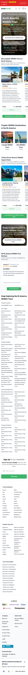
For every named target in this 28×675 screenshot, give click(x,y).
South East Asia (18, 492)
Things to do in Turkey (8, 587)
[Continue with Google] (9, 671)
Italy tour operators (18, 529)
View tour (11, 110)
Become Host (18, 623)
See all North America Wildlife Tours (14, 37)
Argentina (5, 510)
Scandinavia (17, 494)
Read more (5, 33)
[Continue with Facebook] (4, 671)
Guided (4, 549)
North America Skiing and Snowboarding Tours (20, 384)
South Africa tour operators (18, 539)
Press (16, 626)
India (15, 499)
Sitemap (4, 642)
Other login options (20, 671)
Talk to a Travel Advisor (14, 43)
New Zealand (17, 508)
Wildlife (4, 536)
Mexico (16, 503)
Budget (4, 554)
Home (3, 14)
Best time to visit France (8, 576)
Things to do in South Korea (9, 589)
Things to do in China (8, 582)
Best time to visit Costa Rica (9, 564)
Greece (4, 503)
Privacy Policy (6, 633)
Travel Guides (6, 629)
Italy (4, 492)
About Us (4, 618)
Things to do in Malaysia (8, 585)
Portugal (5, 505)
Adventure (5, 527)
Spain (4, 496)
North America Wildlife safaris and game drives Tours (20, 374)
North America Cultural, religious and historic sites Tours (7, 350)
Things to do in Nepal (8, 578)
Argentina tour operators (17, 551)
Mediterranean (17, 517)
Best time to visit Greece (8, 567)
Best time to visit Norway (9, 571)
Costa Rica (16, 496)
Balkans (4, 517)
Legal (3, 639)
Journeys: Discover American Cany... (12, 282)
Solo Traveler (6, 545)
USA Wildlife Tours (19, 305)
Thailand (5, 508)
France (4, 499)
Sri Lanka (16, 505)
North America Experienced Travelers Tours (6, 328)
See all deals (23, 3)
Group (4, 538)
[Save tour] (3, 68)
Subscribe (14, 476)
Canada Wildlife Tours (6, 305)
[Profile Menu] (24, 8)
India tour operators (19, 531)
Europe (4, 490)
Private (4, 540)
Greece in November (8, 591)
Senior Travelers (7, 547)
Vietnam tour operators (17, 547)
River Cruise (5, 534)
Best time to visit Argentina (9, 569)
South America (6, 512)
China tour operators (19, 554)
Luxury (4, 552)
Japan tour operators (19, 534)
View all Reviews (14, 288)
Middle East (17, 514)
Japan (15, 501)
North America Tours (12, 14)
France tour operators (19, 536)
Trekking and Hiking (7, 529)
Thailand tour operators (17, 543)
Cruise (4, 531)
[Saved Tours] (19, 8)
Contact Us (5, 626)
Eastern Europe (18, 512)
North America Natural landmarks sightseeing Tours (6, 372)
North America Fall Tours (7, 392)
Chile (4, 501)
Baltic (15, 490)
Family (4, 543)
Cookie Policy (6, 636)
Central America (18, 510)
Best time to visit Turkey (8, 573)
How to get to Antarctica (8, 580)
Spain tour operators (19, 527)
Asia (4, 494)
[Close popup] (24, 662)
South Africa (6, 514)
